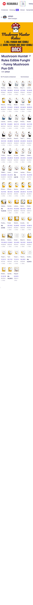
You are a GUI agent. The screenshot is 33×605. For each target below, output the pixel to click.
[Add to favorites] (26, 56)
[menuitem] (4, 9)
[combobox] (22, 3)
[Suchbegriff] (23, 3)
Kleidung (13, 10)
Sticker (22, 10)
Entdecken (4, 10)
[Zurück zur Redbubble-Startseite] (10, 3)
